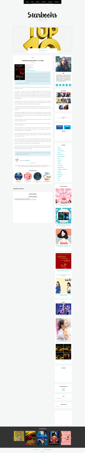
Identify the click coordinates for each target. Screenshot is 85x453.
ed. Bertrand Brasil (30, 165)
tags (58, 178)
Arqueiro (63, 388)
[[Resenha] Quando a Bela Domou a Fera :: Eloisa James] (30, 438)
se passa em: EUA (39, 166)
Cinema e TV (60, 149)
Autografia (63, 389)
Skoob (27, 70)
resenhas (50, 1)
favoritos (59, 163)
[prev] (13, 438)
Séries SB (59, 152)
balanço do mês (60, 154)
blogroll (44, 1)
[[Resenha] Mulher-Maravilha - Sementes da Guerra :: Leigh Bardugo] (54, 438)
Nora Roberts (26, 166)
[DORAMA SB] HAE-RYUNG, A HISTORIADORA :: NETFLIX (63, 341)
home (27, 1)
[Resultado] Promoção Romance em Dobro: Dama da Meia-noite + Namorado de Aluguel (63, 225)
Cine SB (59, 147)
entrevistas (60, 160)
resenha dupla (60, 174)
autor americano (18, 165)
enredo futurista (37, 165)
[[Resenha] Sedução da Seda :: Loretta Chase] (42, 438)
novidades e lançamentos (62, 169)
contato (37, 1)
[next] (71, 438)
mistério (22, 166)
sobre (32, 1)
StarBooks (35, 449)
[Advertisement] (63, 375)
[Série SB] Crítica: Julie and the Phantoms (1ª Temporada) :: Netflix (63, 315)
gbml (51, 449)
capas (59, 158)
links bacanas (60, 165)
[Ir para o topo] (42, 452)
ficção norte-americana (44, 165)
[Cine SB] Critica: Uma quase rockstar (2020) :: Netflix (63, 360)
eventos (59, 161)
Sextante (63, 390)
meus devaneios (60, 167)
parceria (59, 171)
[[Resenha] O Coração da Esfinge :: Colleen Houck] (19, 436)
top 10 (59, 180)
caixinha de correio (61, 156)
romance (34, 166)
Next (69, 38)
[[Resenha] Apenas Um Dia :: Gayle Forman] (66, 438)
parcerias (57, 1)
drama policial (24, 165)
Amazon (33, 70)
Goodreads (30, 70)
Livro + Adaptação (61, 150)
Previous (15, 38)
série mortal (44, 166)
